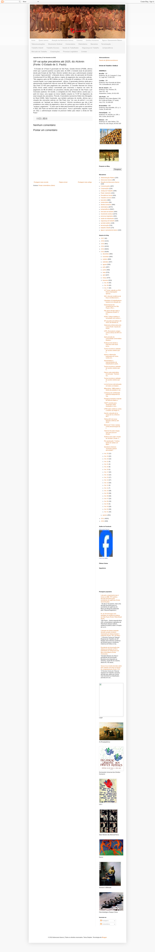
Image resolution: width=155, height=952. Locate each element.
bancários (104, 200)
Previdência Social (106, 195)
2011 (103, 518)
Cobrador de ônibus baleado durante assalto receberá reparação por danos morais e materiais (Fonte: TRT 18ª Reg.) (110, 633)
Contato (84, 51)
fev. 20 (106, 467)
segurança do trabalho (108, 221)
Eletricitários (83, 44)
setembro (106, 262)
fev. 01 (106, 512)
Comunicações (105, 186)
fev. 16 (106, 475)
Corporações (55, 51)
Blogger (104, 937)
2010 (103, 521)
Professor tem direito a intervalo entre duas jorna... (111, 344)
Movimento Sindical (55, 44)
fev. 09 (106, 493)
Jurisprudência (107, 48)
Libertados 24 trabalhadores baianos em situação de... (113, 301)
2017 (103, 238)
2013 (103, 249)
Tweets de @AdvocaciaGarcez (108, 60)
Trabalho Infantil (37, 48)
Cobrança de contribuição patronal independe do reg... (112, 394)
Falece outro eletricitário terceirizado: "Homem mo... (111, 374)
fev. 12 (106, 485)
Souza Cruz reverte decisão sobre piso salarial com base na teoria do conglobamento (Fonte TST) (111, 667)
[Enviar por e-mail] (38, 118)
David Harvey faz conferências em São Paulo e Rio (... (111, 306)
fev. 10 (106, 490)
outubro (105, 259)
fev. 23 (106, 459)
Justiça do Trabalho (107, 191)
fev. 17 (106, 472)
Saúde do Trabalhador (71, 48)
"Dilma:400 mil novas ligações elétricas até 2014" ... (111, 420)
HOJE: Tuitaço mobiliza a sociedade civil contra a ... (113, 317)
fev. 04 (106, 504)
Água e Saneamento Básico (112, 40)
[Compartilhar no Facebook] (44, 118)
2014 (103, 246)
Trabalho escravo (106, 198)
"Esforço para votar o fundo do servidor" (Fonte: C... (112, 437)
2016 (103, 241)
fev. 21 (106, 464)
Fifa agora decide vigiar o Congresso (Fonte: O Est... (112, 312)
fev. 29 (106, 283)
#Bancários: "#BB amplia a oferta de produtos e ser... (112, 389)
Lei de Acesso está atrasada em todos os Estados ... (112, 385)
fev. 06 (106, 501)
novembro (106, 256)
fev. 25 (106, 453)
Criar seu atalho (103, 558)
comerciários (105, 202)
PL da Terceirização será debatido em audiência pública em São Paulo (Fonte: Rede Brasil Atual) (111, 616)
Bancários (94, 44)
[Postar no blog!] (40, 118)
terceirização (105, 225)
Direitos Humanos (92, 40)
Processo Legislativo (70, 51)
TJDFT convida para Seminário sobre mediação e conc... (110, 404)
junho (105, 270)
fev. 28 (106, 285)
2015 (103, 243)
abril (104, 275)
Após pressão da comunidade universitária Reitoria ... (112, 338)
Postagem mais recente (41, 182)
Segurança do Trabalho (90, 48)
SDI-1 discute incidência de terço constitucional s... (112, 297)
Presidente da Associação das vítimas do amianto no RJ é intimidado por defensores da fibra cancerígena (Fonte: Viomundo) (110, 651)
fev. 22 (106, 461)
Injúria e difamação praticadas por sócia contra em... (111, 356)
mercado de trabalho (107, 211)
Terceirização (106, 44)
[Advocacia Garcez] (106, 556)
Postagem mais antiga (85, 182)
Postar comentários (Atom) (47, 185)
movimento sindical (107, 214)
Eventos (79, 40)
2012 (103, 251)
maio (104, 272)
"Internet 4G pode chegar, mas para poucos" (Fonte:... (112, 432)
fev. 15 (106, 477)
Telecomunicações (38, 44)
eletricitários (104, 207)
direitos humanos (106, 204)
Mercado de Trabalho (39, 51)
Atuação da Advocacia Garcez (62, 40)
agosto (105, 264)
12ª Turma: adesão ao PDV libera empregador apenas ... (112, 292)
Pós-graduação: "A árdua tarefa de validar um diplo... (111, 442)
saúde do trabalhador (107, 218)
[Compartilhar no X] (42, 118)
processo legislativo (107, 216)
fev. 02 (106, 509)
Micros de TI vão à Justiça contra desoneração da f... (112, 426)
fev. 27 (106, 288)
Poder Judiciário (106, 193)
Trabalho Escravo (53, 48)
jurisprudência (105, 209)
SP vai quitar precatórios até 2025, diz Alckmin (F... (112, 321)
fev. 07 (106, 498)
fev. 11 (106, 488)
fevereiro (105, 280)
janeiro (105, 515)
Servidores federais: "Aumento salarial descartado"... (110, 448)
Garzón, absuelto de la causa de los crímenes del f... (112, 414)
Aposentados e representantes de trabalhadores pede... (111, 362)
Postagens (105, 920)
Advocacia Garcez (106, 180)
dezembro (106, 254)
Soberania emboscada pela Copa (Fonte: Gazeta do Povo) (112, 326)
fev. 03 (106, 506)
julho (104, 267)
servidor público (106, 223)
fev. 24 (106, 456)
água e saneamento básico (109, 230)
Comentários (106, 924)
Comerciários (70, 44)
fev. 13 (106, 483)
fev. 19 (106, 469)
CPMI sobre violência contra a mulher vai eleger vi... (112, 409)
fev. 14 (106, 480)
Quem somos (43, 40)
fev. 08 (106, 496)
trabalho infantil (105, 228)
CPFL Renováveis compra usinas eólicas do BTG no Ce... (113, 332)
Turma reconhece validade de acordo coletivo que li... (112, 350)
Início (33, 40)
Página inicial (63, 182)
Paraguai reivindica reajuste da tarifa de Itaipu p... (112, 399)
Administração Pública (108, 177)
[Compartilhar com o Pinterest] (46, 118)
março (105, 278)
